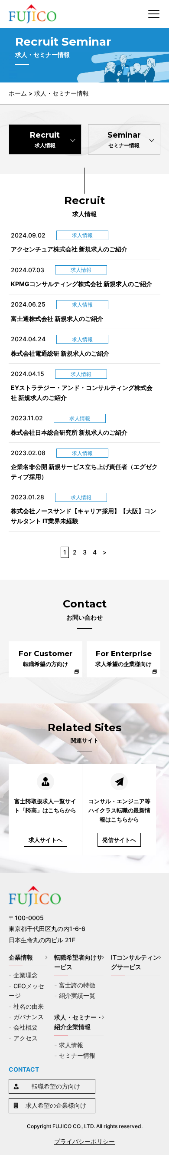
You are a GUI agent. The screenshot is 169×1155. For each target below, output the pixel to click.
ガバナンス (28, 1016)
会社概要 (25, 1027)
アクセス (25, 1038)
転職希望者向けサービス (78, 962)
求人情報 (71, 1045)
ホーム (18, 93)
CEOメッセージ (26, 990)
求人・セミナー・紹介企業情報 (78, 1021)
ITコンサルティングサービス (135, 962)
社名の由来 (28, 1006)
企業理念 (25, 975)
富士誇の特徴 (77, 985)
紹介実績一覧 (77, 995)
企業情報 (21, 957)
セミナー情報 (77, 1055)
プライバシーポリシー (84, 1141)
